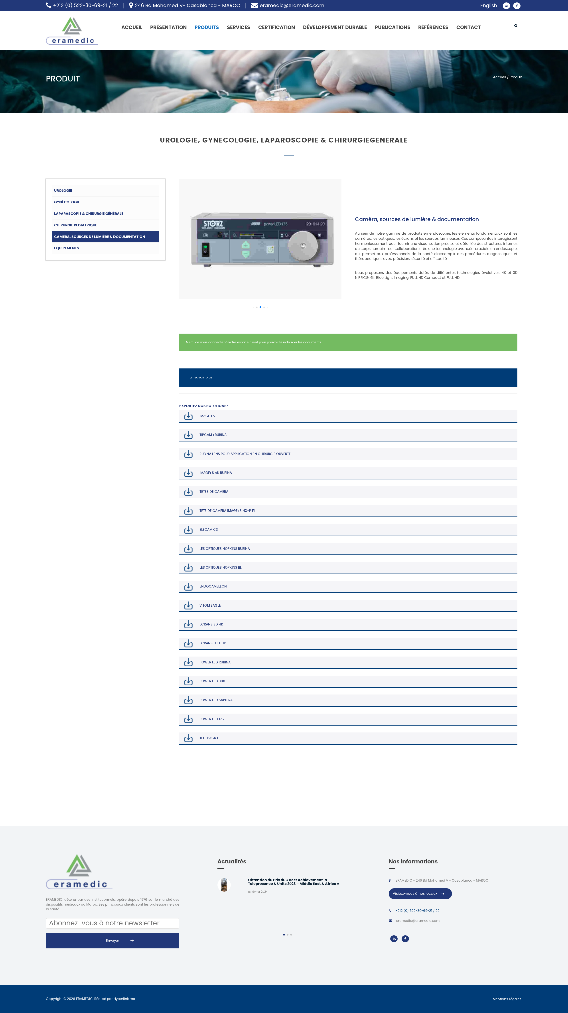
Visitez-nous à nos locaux (415, 893)
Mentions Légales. (507, 999)
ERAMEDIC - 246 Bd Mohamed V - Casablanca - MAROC (441, 880)
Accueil (131, 27)
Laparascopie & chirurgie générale (88, 214)
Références (433, 27)
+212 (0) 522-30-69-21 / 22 (85, 5)
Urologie (63, 190)
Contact (468, 27)
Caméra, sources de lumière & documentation (99, 237)
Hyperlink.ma (124, 999)
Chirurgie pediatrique (75, 225)
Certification (276, 27)
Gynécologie (67, 202)
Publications (392, 27)
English (488, 5)
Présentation (168, 27)
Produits (207, 27)
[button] (256, 307)
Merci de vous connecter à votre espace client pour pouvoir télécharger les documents (253, 342)
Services (238, 27)
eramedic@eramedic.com (292, 5)
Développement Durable (335, 27)
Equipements (66, 248)
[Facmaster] (72, 30)
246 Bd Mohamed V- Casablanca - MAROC (187, 5)
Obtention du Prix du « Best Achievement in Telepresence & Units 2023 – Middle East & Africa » (293, 882)
